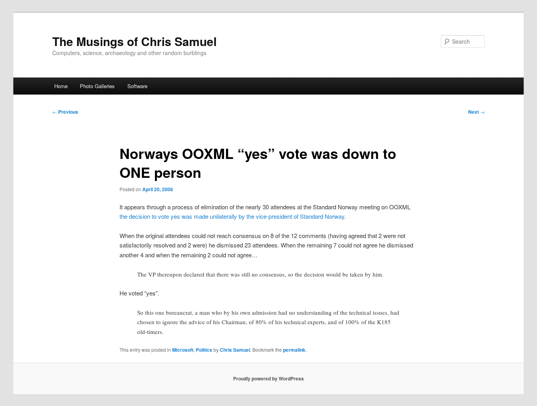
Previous (65, 111)
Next (476, 111)
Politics (204, 349)
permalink (294, 349)
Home (61, 86)
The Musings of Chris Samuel (134, 41)
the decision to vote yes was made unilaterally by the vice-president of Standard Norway (232, 216)
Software (137, 86)
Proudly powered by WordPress (268, 378)
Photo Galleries (97, 86)
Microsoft (182, 349)
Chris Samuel (235, 349)
